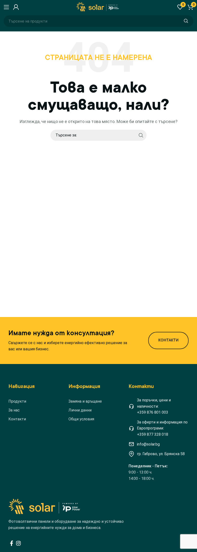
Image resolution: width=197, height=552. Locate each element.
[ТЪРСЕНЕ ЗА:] (186, 21)
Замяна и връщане (85, 401)
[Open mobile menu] (6, 7)
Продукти (17, 401)
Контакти (17, 419)
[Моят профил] (15, 7)
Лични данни (80, 410)
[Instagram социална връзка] (18, 543)
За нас (14, 410)
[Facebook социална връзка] (11, 543)
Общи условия (81, 419)
